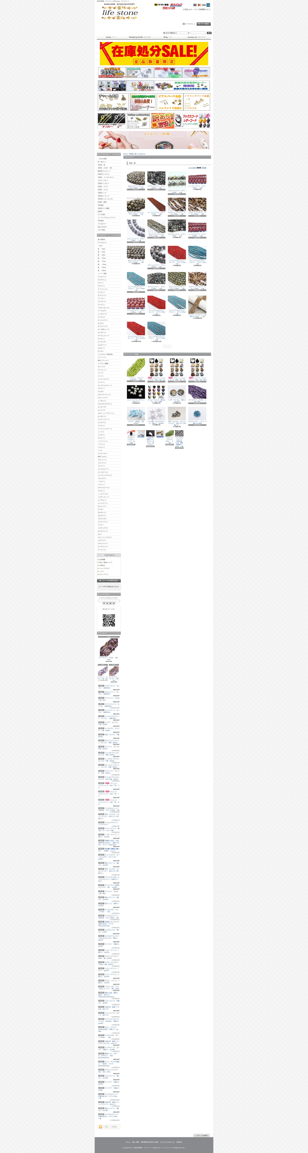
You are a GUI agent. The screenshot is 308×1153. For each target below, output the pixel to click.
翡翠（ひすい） (103, 456)
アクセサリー (102, 224)
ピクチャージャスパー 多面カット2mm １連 (197, 315)
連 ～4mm (101, 249)
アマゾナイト (102, 295)
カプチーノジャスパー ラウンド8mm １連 (197, 213)
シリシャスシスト (103, 379)
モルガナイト (102, 512)
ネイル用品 (101, 214)
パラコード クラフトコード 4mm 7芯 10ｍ (108, 802)
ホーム (111, 37)
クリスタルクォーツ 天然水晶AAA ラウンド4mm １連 (108, 1096)
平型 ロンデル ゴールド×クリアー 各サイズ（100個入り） (108, 871)
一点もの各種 (102, 158)
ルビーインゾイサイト (105, 537)
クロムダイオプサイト (105, 404)
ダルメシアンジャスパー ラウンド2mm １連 (157, 235)
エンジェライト (103, 320)
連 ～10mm (102, 258)
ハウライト (101, 447)
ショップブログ (168, 37)
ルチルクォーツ (103, 531)
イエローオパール (103, 308)
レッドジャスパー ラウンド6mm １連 (197, 187)
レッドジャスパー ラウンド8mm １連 (197, 235)
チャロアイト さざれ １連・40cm (197, 400)
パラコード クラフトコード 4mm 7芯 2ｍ (108, 785)
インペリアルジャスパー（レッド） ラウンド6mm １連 (178, 262)
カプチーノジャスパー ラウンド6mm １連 (177, 213)
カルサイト (101, 348)
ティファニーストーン (105, 429)
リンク (101, 571)
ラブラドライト (103, 522)
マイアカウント (190, 24)
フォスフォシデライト (105, 475)
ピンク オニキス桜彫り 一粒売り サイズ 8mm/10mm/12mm (108, 1064)
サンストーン (102, 370)
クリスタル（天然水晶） (106, 354)
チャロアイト (102, 422)
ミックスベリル (103, 494)
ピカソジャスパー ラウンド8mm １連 (156, 266)
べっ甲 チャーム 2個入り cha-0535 (177, 400)
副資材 (100, 211)
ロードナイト (102, 550)
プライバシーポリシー (167, 1142)
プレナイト (101, 466)
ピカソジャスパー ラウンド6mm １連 (136, 239)
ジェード (101, 373)
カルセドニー (102, 345)
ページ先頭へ (201, 1135)
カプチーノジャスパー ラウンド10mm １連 (197, 287)
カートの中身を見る (109, 580)
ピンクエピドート (103, 469)
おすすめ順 (192, 168)
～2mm (100, 246)
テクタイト (101, 425)
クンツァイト (102, 357)
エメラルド (101, 317)
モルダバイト (102, 515)
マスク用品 (101, 230)
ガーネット (101, 339)
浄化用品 (101, 205)
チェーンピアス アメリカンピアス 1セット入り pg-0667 (108, 857)
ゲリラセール (102, 242)
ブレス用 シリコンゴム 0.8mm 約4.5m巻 (141, 437)
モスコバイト (102, 506)
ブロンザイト (102, 478)
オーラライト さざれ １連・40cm (109, 659)
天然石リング (102, 193)
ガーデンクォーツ (103, 336)
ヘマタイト (101, 481)
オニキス (101, 323)
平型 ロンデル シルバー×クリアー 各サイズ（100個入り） (108, 816)
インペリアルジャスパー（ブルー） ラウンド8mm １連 (178, 312)
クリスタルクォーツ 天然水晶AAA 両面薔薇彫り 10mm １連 (179, 442)
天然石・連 (101, 165)
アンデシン (101, 304)
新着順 (204, 168)
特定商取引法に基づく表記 (149, 1142)
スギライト (101, 388)
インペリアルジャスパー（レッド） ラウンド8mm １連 (158, 312)
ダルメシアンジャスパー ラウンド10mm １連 (136, 261)
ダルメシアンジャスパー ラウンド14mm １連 (177, 287)
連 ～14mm (102, 264)
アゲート (101, 283)
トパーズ (101, 432)
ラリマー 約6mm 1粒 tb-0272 (137, 422)
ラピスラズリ (102, 519)
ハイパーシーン (103, 441)
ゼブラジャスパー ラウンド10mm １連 (156, 287)
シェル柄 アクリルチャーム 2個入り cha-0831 (156, 422)
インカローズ (102, 314)
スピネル (101, 391)
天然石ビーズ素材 (103, 208)
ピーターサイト (103, 453)
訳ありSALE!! (102, 227)
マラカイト (101, 491)
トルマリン (101, 435)
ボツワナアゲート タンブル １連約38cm (114, 678)
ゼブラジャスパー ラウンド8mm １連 (177, 235)
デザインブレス (103, 180)
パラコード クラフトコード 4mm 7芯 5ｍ (108, 794)
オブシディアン (103, 326)
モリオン (101, 509)
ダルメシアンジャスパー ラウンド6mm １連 (136, 187)
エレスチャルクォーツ (105, 385)
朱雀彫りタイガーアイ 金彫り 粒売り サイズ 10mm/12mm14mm (109, 924)
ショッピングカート (203, 24)
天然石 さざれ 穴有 (105, 168)
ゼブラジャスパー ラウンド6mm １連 (156, 187)
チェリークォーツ (103, 419)
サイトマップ (103, 574)
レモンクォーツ (103, 543)
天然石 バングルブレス (106, 177)
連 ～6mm (101, 252)
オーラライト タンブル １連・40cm (102, 677)
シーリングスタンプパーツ (106, 217)
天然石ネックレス (103, 174)
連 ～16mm (102, 267)
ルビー (100, 534)
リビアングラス (103, 528)
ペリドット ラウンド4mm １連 (170, 440)
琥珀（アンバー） (103, 360)
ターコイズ (101, 410)
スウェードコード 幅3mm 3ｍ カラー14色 (157, 400)
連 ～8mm (101, 255)
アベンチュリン (103, 289)
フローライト (102, 463)
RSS (106, 1127)
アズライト (101, 286)
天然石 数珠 (102, 202)
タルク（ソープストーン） (106, 413)
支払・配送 (135, 1142)
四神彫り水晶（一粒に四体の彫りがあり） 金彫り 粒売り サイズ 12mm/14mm (108, 843)
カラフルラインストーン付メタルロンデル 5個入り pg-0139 (109, 938)
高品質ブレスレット (104, 171)
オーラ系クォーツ (103, 329)
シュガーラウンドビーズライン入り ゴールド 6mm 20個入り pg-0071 (160, 437)
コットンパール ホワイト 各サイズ (136, 400)
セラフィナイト (103, 398)
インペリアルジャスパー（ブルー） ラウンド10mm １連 (157, 338)
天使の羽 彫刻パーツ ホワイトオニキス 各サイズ (151, 441)
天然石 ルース (103, 186)
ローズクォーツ (103, 546)
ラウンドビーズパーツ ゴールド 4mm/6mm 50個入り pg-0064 (109, 1021)
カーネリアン (102, 342)
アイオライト (102, 277)
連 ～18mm (102, 270)
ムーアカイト (102, 500)
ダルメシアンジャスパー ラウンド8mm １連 (136, 213)
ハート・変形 (102, 273)
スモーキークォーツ (104, 394)
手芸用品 (101, 221)
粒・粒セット (102, 162)
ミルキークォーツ (103, 497)
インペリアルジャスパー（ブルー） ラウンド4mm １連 (199, 262)
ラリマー (101, 525)
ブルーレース (102, 460)
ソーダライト (102, 401)
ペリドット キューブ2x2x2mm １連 (136, 378)
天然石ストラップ (103, 196)
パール (100, 450)
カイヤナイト (102, 332)
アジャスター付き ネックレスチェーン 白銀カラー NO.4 (109, 879)
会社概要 (102, 559)
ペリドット (101, 484)
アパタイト (101, 292)
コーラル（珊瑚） (103, 363)
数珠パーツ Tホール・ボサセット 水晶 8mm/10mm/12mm (107, 1056)
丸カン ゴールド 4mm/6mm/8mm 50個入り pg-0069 (108, 1029)
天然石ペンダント (103, 183)
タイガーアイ (102, 407)
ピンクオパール (103, 472)
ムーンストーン (103, 503)
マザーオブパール (103, 488)
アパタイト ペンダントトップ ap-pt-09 (131, 440)
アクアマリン (102, 280)
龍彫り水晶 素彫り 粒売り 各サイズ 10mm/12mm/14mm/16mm (108, 995)
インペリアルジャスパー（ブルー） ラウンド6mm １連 (137, 288)
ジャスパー (101, 382)
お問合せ (197, 37)
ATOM (113, 1127)
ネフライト (101, 438)
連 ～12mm (102, 261)
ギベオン (101, 351)
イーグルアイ (102, 311)
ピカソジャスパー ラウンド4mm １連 (177, 191)
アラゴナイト (102, 301)
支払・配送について (139, 37)
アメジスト (101, 298)
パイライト (101, 444)
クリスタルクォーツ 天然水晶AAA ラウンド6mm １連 (108, 1116)
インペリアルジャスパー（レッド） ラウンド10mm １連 (137, 338)
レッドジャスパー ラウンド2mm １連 (156, 213)
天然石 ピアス (103, 190)
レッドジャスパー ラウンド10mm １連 (136, 311)
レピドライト (102, 540)
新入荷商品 (101, 239)
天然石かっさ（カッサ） (106, 199)
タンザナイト (102, 416)
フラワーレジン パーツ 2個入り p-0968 (197, 422)
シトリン (101, 376)
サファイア (101, 367)
